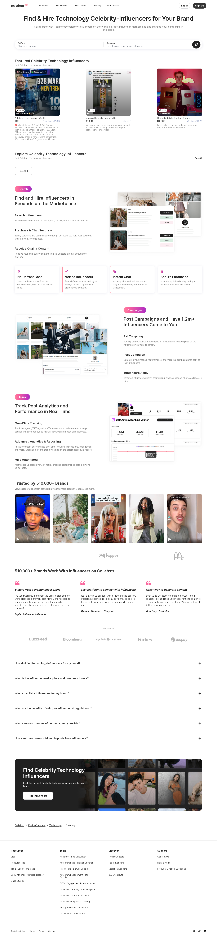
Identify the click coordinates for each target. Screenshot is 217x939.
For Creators (113, 5)
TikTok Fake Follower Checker (74, 869)
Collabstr (19, 825)
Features (43, 5)
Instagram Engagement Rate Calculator (74, 876)
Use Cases (80, 5)
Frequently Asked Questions (171, 869)
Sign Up (199, 5)
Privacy (31, 931)
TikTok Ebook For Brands (23, 869)
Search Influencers (117, 869)
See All (198, 158)
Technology (55, 825)
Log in (184, 5)
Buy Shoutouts (115, 875)
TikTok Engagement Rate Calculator (77, 883)
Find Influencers (37, 795)
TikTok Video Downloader (72, 913)
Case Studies (18, 881)
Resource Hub (18, 862)
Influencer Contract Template (74, 895)
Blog (13, 856)
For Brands (61, 5)
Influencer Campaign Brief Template (78, 889)
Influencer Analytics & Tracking (75, 901)
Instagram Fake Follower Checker (76, 862)
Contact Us (163, 856)
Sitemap (51, 931)
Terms (41, 931)
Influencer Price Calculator (73, 856)
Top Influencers (116, 862)
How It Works (163, 862)
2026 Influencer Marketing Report (27, 875)
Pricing (97, 5)
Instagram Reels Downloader (74, 907)
